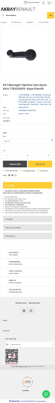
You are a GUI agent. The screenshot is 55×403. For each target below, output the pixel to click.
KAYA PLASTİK (23, 107)
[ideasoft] (14, 401)
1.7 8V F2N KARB (24, 95)
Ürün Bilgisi (10, 185)
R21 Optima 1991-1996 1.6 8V (38, 100)
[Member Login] (43, 2)
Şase (4, 136)
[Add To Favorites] (10, 170)
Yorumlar (9, 219)
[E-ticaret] (27, 401)
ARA (50, 15)
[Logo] (18, 9)
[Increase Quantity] (48, 155)
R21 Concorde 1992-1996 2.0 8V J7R (38, 97)
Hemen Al (40, 164)
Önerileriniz (10, 236)
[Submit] (52, 344)
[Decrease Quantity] (6, 155)
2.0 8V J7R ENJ (23, 100)
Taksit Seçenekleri (13, 227)
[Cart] (50, 2)
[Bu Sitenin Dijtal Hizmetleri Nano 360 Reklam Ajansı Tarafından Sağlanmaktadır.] (27, 384)
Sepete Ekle (15, 164)
